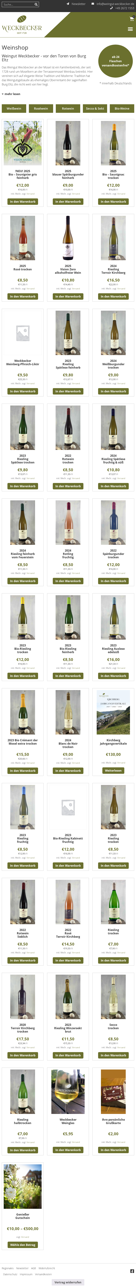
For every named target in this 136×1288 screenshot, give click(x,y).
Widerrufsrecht (47, 1268)
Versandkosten (43, 1274)
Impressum (26, 1274)
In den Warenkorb (22, 202)
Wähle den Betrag (22, 1245)
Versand (31, 193)
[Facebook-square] (132, 1271)
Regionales (8, 1268)
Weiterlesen (113, 771)
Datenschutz (10, 1274)
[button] (130, 29)
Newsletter (22, 1268)
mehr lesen (12, 94)
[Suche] (36, 4)
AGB (33, 1268)
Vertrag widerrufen (68, 1282)
